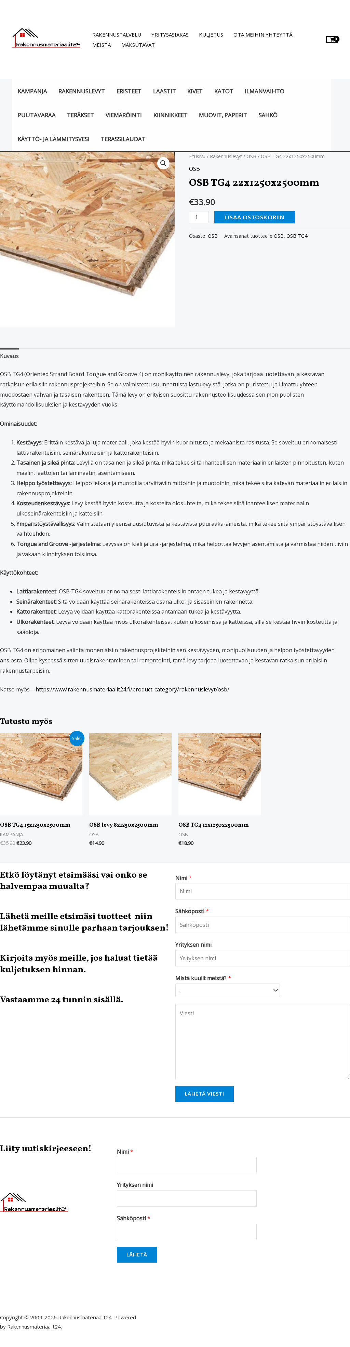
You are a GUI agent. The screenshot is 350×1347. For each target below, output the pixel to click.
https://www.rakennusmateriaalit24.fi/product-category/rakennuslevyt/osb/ (132, 689)
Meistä (101, 44)
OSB (251, 156)
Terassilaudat (123, 139)
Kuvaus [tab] (9, 356)
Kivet (195, 91)
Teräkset (80, 115)
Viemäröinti (124, 115)
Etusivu (197, 156)
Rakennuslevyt (81, 91)
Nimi (125, 1151)
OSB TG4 (296, 236)
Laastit (164, 91)
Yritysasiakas (170, 34)
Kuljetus (211, 34)
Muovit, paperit (223, 115)
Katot (223, 91)
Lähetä (136, 1254)
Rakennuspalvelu (116, 34)
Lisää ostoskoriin (254, 217)
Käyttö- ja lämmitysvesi (54, 139)
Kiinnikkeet (170, 115)
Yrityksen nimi (135, 1184)
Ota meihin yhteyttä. (263, 34)
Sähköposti (133, 1218)
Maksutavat (138, 44)
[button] (163, 163)
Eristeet (129, 91)
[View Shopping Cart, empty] (332, 39)
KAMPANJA (32, 91)
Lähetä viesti (204, 1094)
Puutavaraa (37, 115)
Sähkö (268, 115)
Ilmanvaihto (264, 91)
